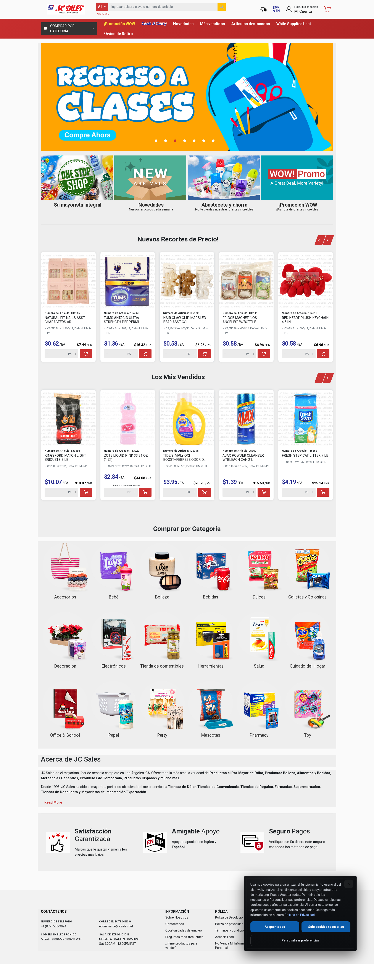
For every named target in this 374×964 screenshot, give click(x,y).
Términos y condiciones (232, 930)
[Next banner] (328, 240)
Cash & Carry (154, 23)
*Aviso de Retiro (118, 33)
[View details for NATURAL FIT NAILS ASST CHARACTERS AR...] (68, 280)
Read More (53, 802)
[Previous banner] (320, 240)
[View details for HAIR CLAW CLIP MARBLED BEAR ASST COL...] (187, 280)
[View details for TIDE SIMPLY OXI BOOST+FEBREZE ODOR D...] (187, 418)
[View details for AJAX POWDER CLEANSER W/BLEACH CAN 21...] (246, 418)
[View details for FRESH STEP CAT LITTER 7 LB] (305, 418)
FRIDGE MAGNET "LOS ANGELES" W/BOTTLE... (240, 320)
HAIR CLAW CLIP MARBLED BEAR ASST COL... (184, 320)
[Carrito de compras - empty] (327, 9)
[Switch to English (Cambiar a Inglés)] (276, 9)
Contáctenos (174, 924)
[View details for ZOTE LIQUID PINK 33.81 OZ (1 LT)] (127, 418)
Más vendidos (212, 23)
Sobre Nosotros (176, 917)
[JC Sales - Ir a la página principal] (66, 9)
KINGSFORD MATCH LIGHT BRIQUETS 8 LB (65, 457)
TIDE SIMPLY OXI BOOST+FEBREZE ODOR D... (184, 457)
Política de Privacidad (300, 915)
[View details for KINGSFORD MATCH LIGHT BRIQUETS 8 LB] (68, 418)
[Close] (348, 884)
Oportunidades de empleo (183, 930)
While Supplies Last (293, 23)
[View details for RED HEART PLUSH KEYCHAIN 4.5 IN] (305, 280)
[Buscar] (222, 7)
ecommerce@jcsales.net (116, 926)
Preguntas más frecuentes (184, 937)
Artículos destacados (250, 23)
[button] (158, 141)
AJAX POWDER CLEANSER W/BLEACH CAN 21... (243, 457)
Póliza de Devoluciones (231, 917)
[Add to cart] (86, 353)
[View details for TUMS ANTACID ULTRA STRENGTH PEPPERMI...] (127, 280)
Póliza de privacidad (229, 924)
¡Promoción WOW (119, 23)
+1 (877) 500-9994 (53, 926)
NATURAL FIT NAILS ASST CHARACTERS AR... (65, 320)
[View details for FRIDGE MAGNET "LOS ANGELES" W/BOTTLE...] (246, 280)
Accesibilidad (224, 937)
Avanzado (103, 13)
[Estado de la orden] (263, 9)
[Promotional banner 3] (187, 97)
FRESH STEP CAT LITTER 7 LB (305, 455)
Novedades (183, 23)
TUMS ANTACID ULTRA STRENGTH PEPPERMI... (122, 320)
